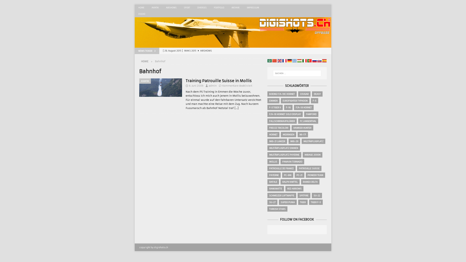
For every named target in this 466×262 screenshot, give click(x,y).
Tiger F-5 (316, 202)
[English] (279, 61)
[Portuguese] (309, 61)
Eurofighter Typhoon (295, 100)
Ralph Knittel (290, 181)
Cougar (304, 94)
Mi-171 (302, 134)
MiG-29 (294, 141)
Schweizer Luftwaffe (281, 195)
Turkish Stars (277, 209)
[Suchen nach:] (297, 73)
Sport (187, 7)
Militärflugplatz (313, 141)
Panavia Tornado (292, 161)
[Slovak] (319, 61)
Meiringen (288, 134)
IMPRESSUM (253, 7)
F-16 (288, 107)
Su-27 (272, 202)
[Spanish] (324, 61)
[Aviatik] (160, 87)
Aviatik (155, 7)
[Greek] (294, 61)
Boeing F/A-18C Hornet (282, 94)
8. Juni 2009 (196, 85)
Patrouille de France (281, 168)
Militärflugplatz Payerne (284, 154)
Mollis (273, 161)
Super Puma (288, 202)
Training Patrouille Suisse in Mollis (219, 80)
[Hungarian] (299, 61)
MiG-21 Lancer (277, 141)
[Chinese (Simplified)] (274, 61)
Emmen (273, 100)
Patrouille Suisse (309, 168)
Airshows (171, 7)
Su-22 (317, 195)
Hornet (273, 134)
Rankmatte (275, 188)
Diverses (202, 7)
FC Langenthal (308, 121)
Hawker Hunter (302, 127)
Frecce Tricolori (278, 127)
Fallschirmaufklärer (282, 121)
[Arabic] (269, 61)
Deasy (317, 94)
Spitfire (304, 195)
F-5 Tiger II (275, 107)
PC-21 (300, 175)
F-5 (314, 100)
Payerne (274, 175)
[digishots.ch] (294, 45)
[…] (236, 108)
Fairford (311, 114)
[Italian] (304, 61)
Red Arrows (294, 188)
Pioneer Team (315, 175)
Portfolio (219, 7)
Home (141, 7)
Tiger (303, 202)
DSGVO (141, 14)
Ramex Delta (310, 181)
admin (213, 85)
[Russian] (314, 61)
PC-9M (287, 175)
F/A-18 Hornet (304, 107)
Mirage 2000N (313, 154)
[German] (289, 61)
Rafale (273, 181)
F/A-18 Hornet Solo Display (285, 114)
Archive (236, 7)
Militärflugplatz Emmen (283, 148)
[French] (284, 61)
